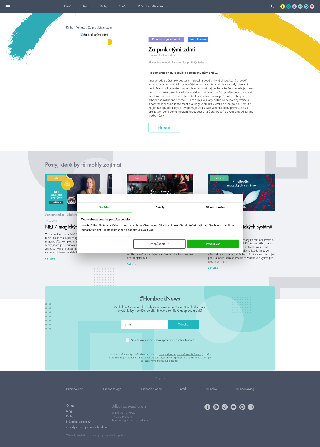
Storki (183, 389)
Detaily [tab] (160, 207)
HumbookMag (245, 389)
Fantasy (81, 27)
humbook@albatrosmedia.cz (130, 420)
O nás (122, 6)
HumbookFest (74, 389)
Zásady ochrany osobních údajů (86, 427)
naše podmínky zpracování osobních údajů (181, 354)
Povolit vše (213, 243)
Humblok (211, 389)
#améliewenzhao (54, 214)
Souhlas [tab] (104, 207)
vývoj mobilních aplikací (111, 435)
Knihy (103, 6)
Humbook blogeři (151, 389)
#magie (176, 62)
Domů (67, 6)
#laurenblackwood (159, 62)
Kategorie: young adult (166, 39)
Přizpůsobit (157, 243)
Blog (86, 6)
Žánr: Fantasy (198, 39)
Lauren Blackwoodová (162, 55)
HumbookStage (111, 389)
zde (177, 360)
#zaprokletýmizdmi (193, 62)
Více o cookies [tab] (215, 207)
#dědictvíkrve (74, 214)
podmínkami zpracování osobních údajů (170, 340)
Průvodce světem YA (150, 6)
